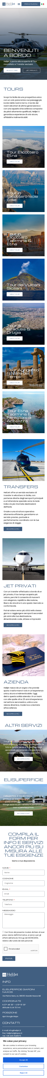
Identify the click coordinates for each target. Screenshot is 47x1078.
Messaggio (8, 910)
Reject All (23, 1073)
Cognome (7, 878)
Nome (5, 868)
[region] (23, 1057)
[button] (19, 4)
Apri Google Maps (10, 1016)
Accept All (23, 1060)
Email (5, 889)
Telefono (7, 900)
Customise (23, 1066)
